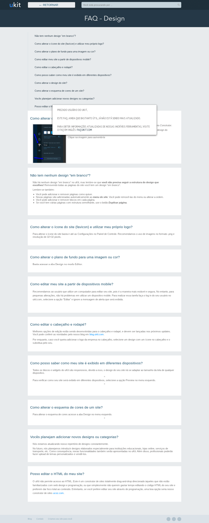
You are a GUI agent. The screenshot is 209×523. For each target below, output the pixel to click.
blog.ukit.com (96, 334)
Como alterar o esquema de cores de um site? (59, 90)
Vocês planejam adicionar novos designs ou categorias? (64, 98)
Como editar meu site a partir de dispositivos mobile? (63, 59)
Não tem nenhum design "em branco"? (55, 36)
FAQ (91, 18)
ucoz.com (58, 493)
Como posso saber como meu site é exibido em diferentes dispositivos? (73, 75)
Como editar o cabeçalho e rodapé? (53, 67)
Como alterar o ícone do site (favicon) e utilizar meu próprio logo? (69, 43)
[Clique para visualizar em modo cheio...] (49, 162)
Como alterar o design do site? (51, 83)
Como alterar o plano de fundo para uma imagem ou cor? (65, 51)
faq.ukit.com (84, 130)
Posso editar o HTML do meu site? (57, 474)
